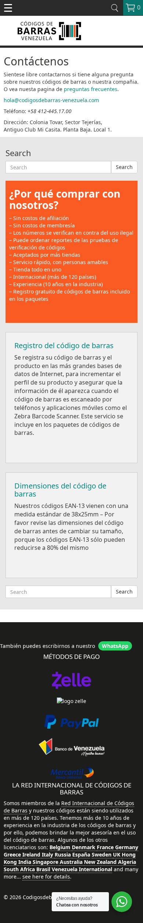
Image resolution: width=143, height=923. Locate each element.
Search (124, 166)
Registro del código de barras (64, 345)
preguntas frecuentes (90, 89)
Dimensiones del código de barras (60, 490)
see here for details (46, 876)
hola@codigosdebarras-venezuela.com (51, 100)
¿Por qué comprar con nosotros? (64, 199)
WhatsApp (115, 645)
